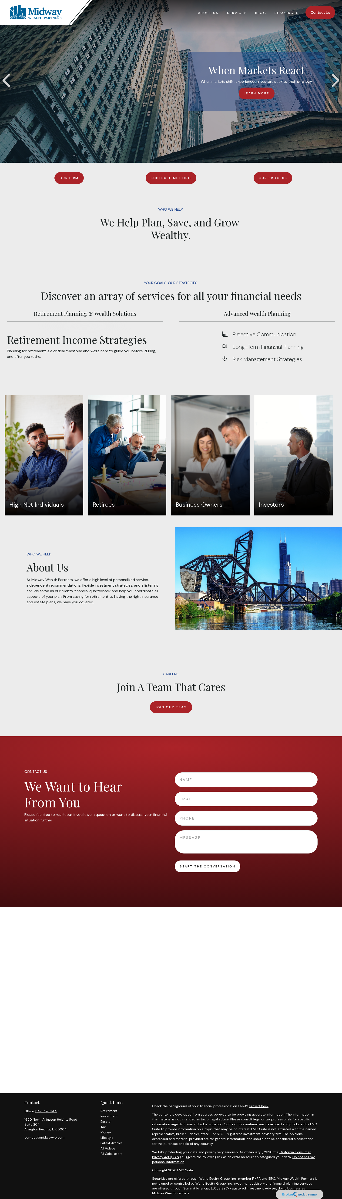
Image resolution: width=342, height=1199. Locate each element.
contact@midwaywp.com (44, 1137)
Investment (109, 1116)
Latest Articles (112, 1143)
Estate (106, 1121)
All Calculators (111, 1154)
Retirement (109, 1111)
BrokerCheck (258, 1106)
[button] (208, 12)
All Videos (108, 1148)
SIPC (271, 1178)
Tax (103, 1127)
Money (106, 1132)
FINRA (257, 1178)
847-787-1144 (46, 1111)
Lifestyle (107, 1138)
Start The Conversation (207, 866)
